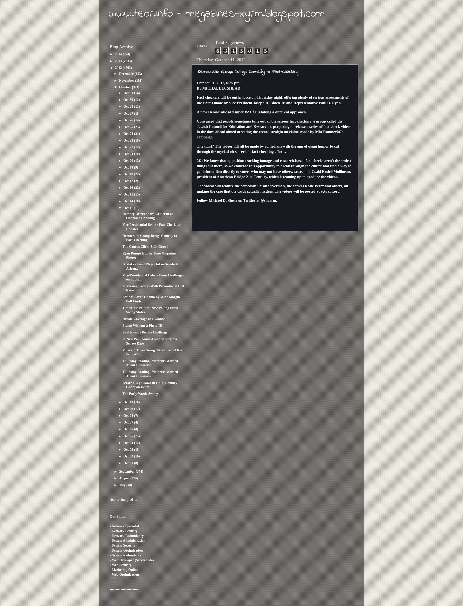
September (127, 471)
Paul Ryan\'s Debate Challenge (145, 332)
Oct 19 (128, 167)
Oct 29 (128, 106)
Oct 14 (128, 201)
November (127, 80)
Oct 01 (128, 463)
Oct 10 (128, 402)
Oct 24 (128, 134)
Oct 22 (128, 147)
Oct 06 (128, 429)
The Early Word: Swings (140, 394)
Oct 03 (128, 449)
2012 (119, 68)
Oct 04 (128, 443)
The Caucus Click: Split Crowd (145, 246)
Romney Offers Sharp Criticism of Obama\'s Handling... (148, 216)
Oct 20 (128, 161)
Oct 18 (128, 174)
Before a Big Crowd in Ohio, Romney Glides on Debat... (150, 385)
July (122, 485)
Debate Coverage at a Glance (144, 319)
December (127, 74)
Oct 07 (128, 422)
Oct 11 (128, 208)
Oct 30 (128, 100)
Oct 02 (128, 456)
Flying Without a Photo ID (142, 325)
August (124, 478)
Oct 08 (128, 415)
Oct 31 (128, 93)
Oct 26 (128, 120)
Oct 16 (128, 187)
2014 (119, 54)
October (125, 87)
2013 (119, 61)
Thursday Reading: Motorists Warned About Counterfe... (150, 363)
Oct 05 (128, 436)
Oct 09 (128, 409)
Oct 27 (128, 113)
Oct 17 (128, 181)
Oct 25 (128, 127)
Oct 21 (128, 154)
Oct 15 (128, 194)
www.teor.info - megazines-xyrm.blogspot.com (217, 13)
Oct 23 (128, 140)
